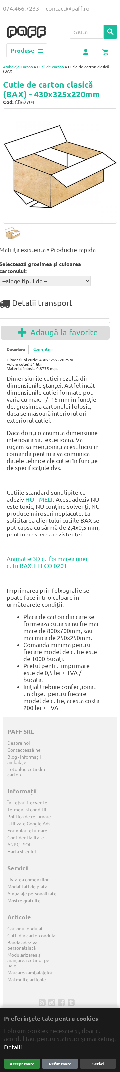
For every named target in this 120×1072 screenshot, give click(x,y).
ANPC (13, 844)
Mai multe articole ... (28, 979)
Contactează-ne (24, 750)
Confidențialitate (25, 837)
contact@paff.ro (68, 8)
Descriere (16, 349)
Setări (98, 1064)
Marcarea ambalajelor (29, 972)
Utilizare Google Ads (28, 823)
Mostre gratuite (24, 900)
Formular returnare (27, 830)
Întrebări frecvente (27, 802)
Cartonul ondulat (25, 928)
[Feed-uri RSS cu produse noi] (43, 1002)
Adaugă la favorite (62, 332)
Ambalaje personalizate (32, 893)
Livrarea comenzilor (28, 879)
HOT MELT (39, 499)
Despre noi (18, 743)
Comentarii (43, 349)
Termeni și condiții (26, 809)
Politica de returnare (29, 816)
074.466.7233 (21, 8)
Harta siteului (21, 851)
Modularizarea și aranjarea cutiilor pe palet (28, 960)
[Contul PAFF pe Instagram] (52, 1002)
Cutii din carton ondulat (32, 935)
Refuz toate (60, 1064)
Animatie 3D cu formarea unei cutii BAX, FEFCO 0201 (47, 562)
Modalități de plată (27, 886)
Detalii (13, 1047)
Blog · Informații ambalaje (24, 759)
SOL (27, 844)
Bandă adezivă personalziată (22, 945)
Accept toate (22, 1064)
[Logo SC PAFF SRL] (26, 32)
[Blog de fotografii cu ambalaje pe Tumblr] (72, 1002)
